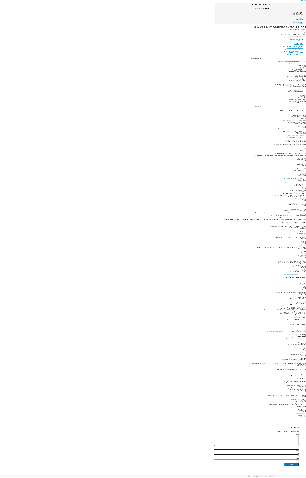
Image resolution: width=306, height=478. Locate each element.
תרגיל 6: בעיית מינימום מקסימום (293, 54)
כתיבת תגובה (303, 29)
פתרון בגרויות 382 (294, 29)
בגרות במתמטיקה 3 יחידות (296, 39)
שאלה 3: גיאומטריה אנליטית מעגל (293, 49)
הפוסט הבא (302, 416)
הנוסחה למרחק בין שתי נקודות (279, 195)
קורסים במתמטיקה (298, 13)
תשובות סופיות (299, 43)
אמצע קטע (269, 247)
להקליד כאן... (295, 434)
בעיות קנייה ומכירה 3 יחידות (292, 137)
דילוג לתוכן (303, 0)
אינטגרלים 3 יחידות (294, 378)
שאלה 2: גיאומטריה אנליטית (295, 48)
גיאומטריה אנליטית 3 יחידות (291, 274)
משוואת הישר (287, 178)
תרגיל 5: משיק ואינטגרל (296, 53)
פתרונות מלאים (298, 45)
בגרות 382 (300, 40)
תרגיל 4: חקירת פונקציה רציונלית (293, 51)
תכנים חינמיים (299, 12)
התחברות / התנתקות (297, 14)
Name (297, 448)
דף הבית (301, 11)
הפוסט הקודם (302, 415)
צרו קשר (301, 16)
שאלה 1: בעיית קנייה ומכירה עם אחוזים (291, 46)
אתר (298, 458)
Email (297, 453)
